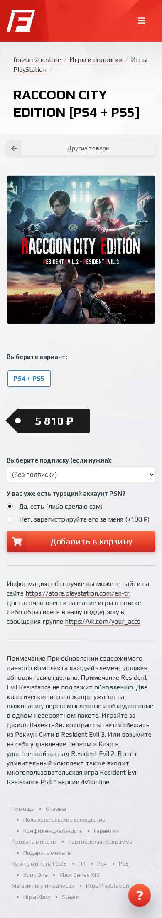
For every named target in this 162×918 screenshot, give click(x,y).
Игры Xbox (36, 896)
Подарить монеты (47, 852)
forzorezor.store (38, 60)
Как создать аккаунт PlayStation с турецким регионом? (134, 136)
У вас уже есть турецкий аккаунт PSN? (66, 493)
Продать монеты (34, 841)
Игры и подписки (96, 60)
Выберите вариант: (37, 356)
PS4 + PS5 (28, 378)
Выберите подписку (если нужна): (59, 460)
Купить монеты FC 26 (39, 863)
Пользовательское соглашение (64, 819)
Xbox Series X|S (79, 874)
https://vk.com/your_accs (102, 621)
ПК (82, 863)
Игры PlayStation (107, 885)
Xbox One (35, 874)
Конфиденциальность (52, 830)
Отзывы (56, 808)
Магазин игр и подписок (43, 885)
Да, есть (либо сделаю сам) (61, 506)
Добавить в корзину (91, 541)
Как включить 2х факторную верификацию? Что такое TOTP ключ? (134, 141)
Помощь (23, 808)
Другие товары (88, 148)
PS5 (124, 863)
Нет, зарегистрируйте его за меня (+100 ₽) (84, 519)
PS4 (102, 863)
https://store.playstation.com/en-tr (77, 593)
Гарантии (106, 830)
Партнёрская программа (100, 841)
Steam (70, 896)
